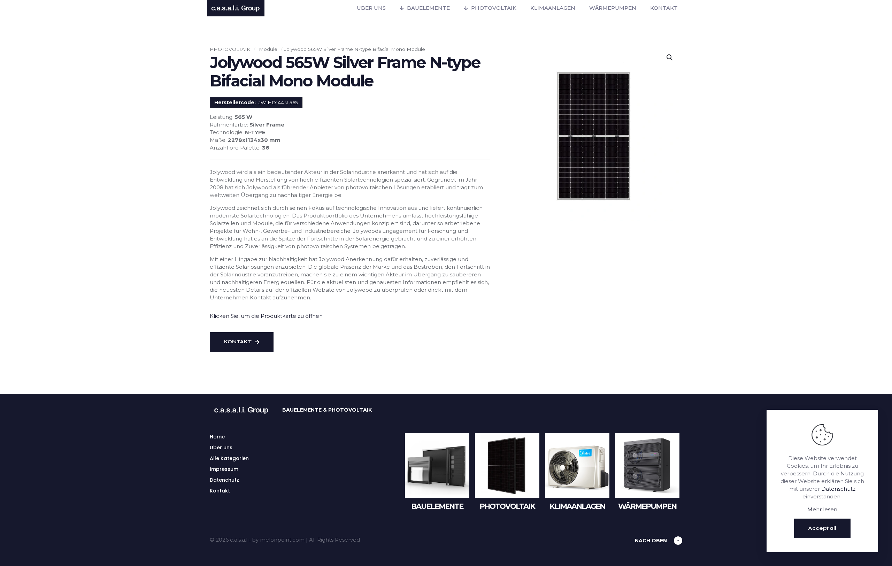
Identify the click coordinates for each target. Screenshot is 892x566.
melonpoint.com (282, 539)
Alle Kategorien (229, 458)
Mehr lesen (822, 509)
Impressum (224, 469)
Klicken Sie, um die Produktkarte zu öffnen (266, 316)
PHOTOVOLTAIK (230, 49)
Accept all (822, 528)
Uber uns (221, 447)
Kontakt (220, 490)
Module (268, 49)
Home (217, 436)
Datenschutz (838, 488)
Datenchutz (224, 479)
